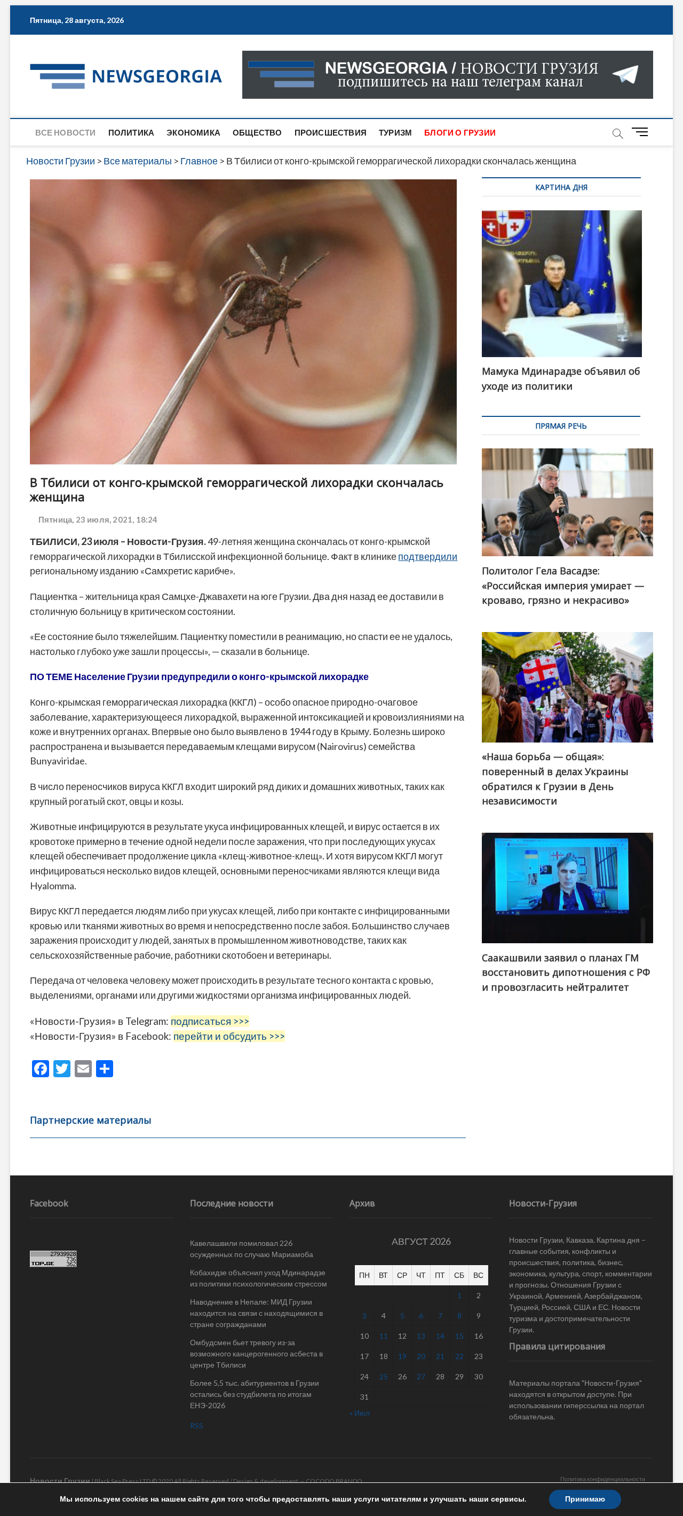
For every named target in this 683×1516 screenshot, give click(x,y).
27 (421, 1376)
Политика (131, 132)
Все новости (65, 132)
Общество (257, 132)
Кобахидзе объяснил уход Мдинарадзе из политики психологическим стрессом (258, 1278)
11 (383, 1335)
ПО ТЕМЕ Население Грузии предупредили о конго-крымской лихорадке (199, 676)
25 (383, 1376)
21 (440, 1356)
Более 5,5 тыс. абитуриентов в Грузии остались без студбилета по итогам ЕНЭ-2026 (254, 1394)
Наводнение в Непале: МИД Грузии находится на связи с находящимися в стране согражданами (256, 1313)
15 (459, 1335)
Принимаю (585, 1499)
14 (440, 1335)
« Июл (360, 1412)
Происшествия (331, 132)
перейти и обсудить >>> (229, 1036)
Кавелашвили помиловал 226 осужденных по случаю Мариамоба (251, 1248)
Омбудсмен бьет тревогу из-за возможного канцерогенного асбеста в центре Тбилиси (256, 1353)
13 (421, 1335)
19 (402, 1356)
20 (421, 1356)
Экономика (193, 132)
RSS (196, 1425)
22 (459, 1356)
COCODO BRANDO (334, 1481)
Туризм (395, 132)
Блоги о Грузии (460, 132)
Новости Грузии (60, 1480)
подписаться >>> (210, 1021)
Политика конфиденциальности (602, 1478)
